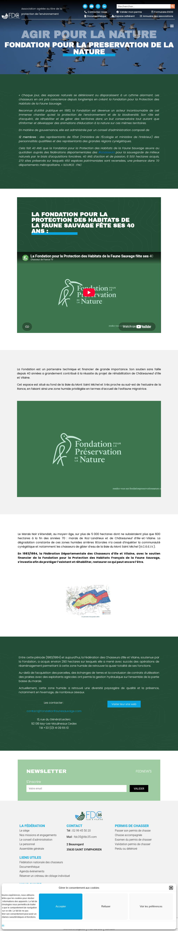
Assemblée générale (31, 848)
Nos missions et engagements (37, 835)
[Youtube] (91, 6)
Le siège (24, 830)
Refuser (105, 906)
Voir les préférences (151, 906)
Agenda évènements (31, 871)
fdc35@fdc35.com (82, 836)
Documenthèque (29, 866)
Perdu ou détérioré (126, 848)
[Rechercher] (173, 6)
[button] (171, 888)
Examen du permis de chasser (133, 839)
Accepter (61, 906)
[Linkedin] (104, 6)
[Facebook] (85, 6)
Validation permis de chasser (132, 844)
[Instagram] (98, 6)
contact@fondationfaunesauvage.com (54, 711)
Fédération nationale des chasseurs (41, 862)
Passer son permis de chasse (133, 830)
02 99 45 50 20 (79, 830)
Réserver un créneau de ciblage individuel (44, 876)
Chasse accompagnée (128, 835)
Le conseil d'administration (35, 839)
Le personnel (27, 844)
